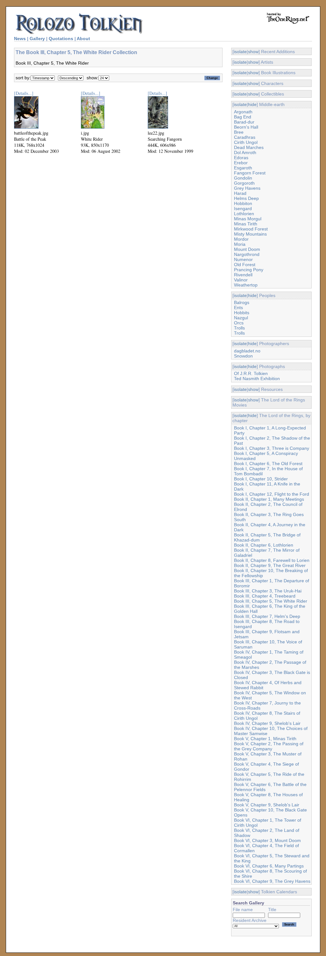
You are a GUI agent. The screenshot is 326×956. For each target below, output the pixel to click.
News (20, 38)
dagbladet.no (247, 350)
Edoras (241, 157)
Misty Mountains (250, 234)
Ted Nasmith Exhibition (257, 378)
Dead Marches (249, 147)
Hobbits (241, 312)
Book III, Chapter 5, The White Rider (270, 601)
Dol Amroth (245, 152)
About (83, 38)
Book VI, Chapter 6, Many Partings (269, 865)
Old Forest (244, 264)
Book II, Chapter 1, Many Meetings (269, 499)
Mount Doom (247, 249)
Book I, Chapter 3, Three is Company (271, 448)
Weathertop (246, 284)
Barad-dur (244, 121)
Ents (238, 307)
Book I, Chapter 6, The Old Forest (268, 463)
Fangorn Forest (250, 172)
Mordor (241, 239)
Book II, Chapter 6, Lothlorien (263, 545)
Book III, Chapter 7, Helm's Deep (267, 616)
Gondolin (243, 178)
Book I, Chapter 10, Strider (261, 478)
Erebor (241, 162)
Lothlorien (244, 213)
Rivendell (243, 274)
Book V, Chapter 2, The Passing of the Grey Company (268, 746)
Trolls (239, 327)
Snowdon (243, 355)
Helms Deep (246, 198)
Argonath (243, 111)
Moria (239, 244)
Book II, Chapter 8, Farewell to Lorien (271, 560)
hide (252, 104)
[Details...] (23, 93)
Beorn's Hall (246, 127)
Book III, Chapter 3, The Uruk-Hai (267, 590)
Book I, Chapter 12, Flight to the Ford (271, 494)
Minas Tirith (245, 223)
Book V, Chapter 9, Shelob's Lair (266, 804)
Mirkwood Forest (251, 228)
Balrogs (241, 302)
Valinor (241, 279)
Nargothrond (246, 254)
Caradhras (244, 137)
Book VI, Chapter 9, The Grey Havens (272, 881)
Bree (239, 132)
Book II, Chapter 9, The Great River (270, 565)
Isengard (243, 208)
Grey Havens (247, 188)
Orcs (239, 322)
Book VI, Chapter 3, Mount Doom (267, 840)
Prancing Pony (248, 269)
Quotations (61, 38)
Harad (240, 193)
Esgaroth (243, 167)
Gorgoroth (244, 183)
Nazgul (241, 317)
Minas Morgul (247, 218)
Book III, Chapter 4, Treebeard (264, 595)
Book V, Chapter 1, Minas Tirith (265, 738)
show (253, 51)
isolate (240, 51)
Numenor (243, 259)
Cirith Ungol (246, 142)
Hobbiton (243, 203)
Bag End (242, 116)
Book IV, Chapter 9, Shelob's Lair (267, 723)
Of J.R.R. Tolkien (251, 373)
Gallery (37, 38)
